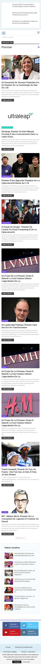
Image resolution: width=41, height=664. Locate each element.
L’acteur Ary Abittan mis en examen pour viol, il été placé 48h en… (25, 590)
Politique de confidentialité (23, 647)
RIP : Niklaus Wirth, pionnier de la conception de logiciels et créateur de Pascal (20, 519)
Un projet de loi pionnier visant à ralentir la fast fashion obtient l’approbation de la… (17, 278)
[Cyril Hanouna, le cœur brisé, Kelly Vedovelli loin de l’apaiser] (8, 581)
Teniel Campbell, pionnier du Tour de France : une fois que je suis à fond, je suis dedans (19, 472)
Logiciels (4, 512)
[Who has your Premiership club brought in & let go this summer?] (6, 15)
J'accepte (17, 662)
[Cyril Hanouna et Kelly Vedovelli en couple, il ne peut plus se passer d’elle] (8, 564)
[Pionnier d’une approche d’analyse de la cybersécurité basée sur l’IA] (20, 165)
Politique (5, 78)
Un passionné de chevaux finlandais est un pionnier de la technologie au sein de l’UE (20, 85)
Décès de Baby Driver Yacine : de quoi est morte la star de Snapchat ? (24, 573)
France (4, 271)
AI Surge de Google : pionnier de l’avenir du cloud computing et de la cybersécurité (19, 229)
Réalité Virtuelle (7, 127)
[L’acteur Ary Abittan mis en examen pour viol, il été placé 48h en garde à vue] (8, 590)
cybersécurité (6, 176)
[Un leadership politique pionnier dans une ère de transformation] (20, 309)
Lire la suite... (8, 100)
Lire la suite (26, 662)
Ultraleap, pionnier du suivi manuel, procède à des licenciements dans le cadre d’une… (19, 134)
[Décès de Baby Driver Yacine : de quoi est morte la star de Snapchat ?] (8, 573)
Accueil (8, 647)
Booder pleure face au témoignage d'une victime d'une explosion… (24, 607)
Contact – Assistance (28, 652)
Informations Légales (10, 652)
